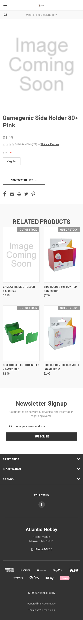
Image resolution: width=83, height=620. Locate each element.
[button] (48, 144)
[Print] (19, 194)
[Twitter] (26, 194)
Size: (6, 153)
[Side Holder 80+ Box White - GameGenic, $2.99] (62, 333)
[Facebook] (5, 194)
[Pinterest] (33, 194)
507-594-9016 (43, 549)
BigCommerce (48, 603)
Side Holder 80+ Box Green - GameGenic (21, 367)
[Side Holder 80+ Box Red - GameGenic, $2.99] (62, 255)
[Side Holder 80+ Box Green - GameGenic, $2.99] (21, 333)
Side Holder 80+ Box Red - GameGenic (61, 289)
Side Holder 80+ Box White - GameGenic (62, 367)
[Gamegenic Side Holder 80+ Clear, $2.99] (21, 255)
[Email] (12, 194)
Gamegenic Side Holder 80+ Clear (19, 289)
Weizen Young (47, 610)
